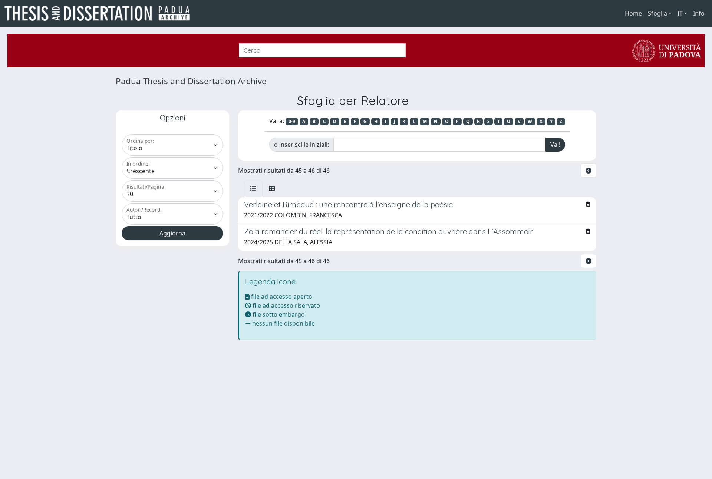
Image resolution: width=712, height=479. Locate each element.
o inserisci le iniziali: (301, 145)
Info (699, 13)
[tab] (253, 188)
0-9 (292, 121)
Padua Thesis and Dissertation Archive (191, 81)
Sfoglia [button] (657, 13)
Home (633, 13)
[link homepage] (100, 13)
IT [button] (680, 13)
